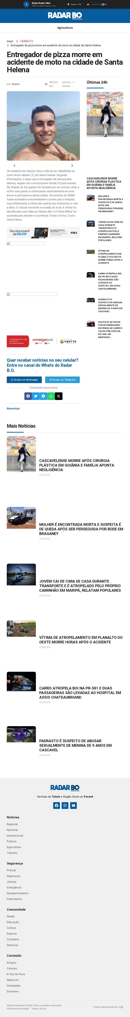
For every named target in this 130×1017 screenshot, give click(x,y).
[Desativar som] (88, 4)
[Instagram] (65, 805)
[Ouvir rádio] (26, 4)
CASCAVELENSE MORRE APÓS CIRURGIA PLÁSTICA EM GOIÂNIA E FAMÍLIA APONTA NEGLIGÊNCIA (104, 183)
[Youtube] (73, 805)
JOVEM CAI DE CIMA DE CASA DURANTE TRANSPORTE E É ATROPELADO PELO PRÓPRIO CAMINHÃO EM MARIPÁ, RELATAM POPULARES (110, 231)
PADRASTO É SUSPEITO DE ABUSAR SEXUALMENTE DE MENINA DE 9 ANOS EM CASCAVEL (110, 305)
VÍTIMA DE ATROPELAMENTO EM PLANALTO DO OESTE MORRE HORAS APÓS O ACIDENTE (110, 256)
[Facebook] (56, 805)
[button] (28, 396)
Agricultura (65, 28)
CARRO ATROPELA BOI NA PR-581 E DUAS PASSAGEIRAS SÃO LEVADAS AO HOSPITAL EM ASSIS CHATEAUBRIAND (80, 692)
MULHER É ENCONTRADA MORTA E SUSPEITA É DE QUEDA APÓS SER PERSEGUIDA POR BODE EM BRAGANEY (81, 529)
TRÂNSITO (26, 41)
